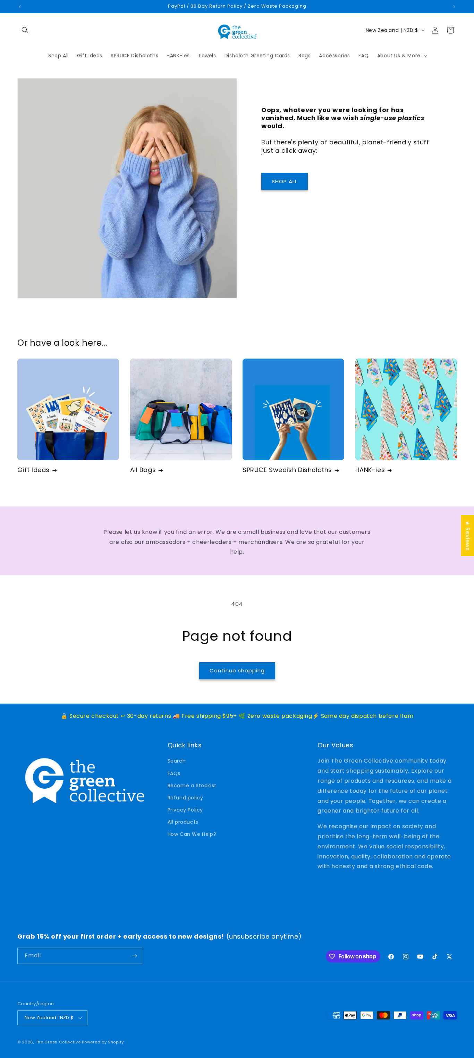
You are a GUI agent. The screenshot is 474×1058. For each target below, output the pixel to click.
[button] (25, 30)
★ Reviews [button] (468, 536)
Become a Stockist (192, 785)
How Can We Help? (192, 834)
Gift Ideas (33, 470)
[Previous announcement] (19, 6)
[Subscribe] (134, 956)
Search (177, 760)
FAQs (174, 773)
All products (183, 821)
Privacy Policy (185, 809)
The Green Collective (58, 1042)
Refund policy (185, 797)
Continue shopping (237, 670)
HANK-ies (370, 470)
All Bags (143, 470)
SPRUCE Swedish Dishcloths (287, 470)
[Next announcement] (454, 6)
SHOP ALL (284, 181)
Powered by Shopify (103, 1042)
